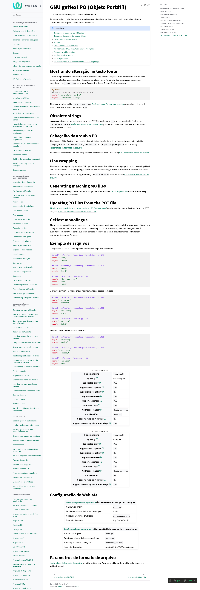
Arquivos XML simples (21, 551)
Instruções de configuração (24, 182)
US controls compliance (22, 477)
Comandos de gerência (22, 271)
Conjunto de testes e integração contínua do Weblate (25, 361)
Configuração (18, 263)
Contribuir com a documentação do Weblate (27, 337)
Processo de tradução (22, 241)
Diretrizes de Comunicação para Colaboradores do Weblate (25, 315)
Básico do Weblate (20, 26)
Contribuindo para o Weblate (24, 310)
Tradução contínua (20, 228)
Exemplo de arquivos (167, 29)
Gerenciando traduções (22, 150)
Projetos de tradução (21, 219)
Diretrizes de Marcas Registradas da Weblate (26, 409)
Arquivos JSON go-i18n (22, 571)
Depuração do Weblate (22, 332)
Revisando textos (20, 154)
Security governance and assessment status (23, 430)
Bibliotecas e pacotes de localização (23, 131)
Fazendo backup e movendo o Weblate (25, 196)
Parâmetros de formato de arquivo (173, 35)
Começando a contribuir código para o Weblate (25, 322)
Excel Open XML (19, 547)
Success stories (19, 170)
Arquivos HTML (19, 584)
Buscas (16, 53)
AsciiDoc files (18, 525)
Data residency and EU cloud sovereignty (24, 487)
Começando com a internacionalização (20, 92)
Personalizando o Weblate (23, 289)
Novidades (17, 276)
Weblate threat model (21, 469)
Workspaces (18, 215)
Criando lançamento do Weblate (25, 380)
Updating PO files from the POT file (172, 23)
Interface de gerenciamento (24, 293)
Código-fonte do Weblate (23, 327)
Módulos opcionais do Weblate (25, 284)
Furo (77, 587)
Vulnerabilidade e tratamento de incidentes (25, 450)
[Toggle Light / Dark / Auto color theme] (148, 5)
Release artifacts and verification (26, 440)
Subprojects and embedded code (26, 390)
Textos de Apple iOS (21, 510)
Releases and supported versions (26, 436)
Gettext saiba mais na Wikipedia (65, 39)
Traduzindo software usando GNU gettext (26, 107)
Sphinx (60, 587)
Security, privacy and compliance (26, 421)
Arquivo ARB (18, 520)
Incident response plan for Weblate (27, 455)
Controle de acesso (20, 210)
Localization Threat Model (23, 482)
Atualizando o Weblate (22, 191)
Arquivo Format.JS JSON (23, 560)
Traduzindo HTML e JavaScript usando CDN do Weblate (25, 125)
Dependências (18, 445)
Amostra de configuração (23, 267)
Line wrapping (165, 17)
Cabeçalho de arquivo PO (169, 14)
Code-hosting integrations (23, 232)
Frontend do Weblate (21, 351)
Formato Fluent (19, 555)
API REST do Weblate (21, 70)
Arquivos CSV (18, 538)
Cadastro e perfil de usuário (24, 31)
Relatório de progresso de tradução (23, 164)
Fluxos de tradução (20, 57)
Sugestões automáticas (22, 250)
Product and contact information (26, 425)
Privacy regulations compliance (25, 473)
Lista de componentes (22, 280)
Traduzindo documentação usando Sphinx (27, 118)
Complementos (19, 254)
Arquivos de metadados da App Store (25, 515)
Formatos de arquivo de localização (22, 500)
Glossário (17, 44)
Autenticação (18, 202)
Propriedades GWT (20, 579)
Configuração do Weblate (168, 32)
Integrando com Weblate (23, 102)
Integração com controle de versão (27, 66)
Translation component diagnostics (22, 138)
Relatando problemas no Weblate (26, 356)
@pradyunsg (70, 587)
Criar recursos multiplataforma (25, 533)
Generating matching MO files (170, 20)
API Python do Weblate (22, 79)
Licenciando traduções (22, 236)
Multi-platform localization (23, 113)
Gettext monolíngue (167, 26)
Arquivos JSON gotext (22, 575)
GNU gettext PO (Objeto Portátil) (24, 565)
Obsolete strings (165, 11)
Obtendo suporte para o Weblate (26, 297)
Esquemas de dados (21, 375)
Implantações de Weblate (23, 186)
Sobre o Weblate (19, 395)
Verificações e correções (23, 48)
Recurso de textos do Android (25, 505)
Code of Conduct (19, 399)
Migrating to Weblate (21, 98)
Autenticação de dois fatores (24, 206)
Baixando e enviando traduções (25, 40)
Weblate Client (18, 74)
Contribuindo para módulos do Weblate (25, 385)
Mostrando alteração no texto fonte (172, 8)
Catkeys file (17, 529)
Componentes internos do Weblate (27, 342)
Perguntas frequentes (21, 61)
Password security (20, 460)
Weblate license (19, 404)
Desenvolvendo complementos (25, 347)
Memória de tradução (21, 258)
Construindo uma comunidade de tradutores (26, 145)
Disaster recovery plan (22, 464)
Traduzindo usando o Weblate (25, 35)
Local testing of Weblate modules (26, 366)
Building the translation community (27, 159)
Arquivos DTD (18, 542)
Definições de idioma (21, 223)
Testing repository (20, 371)
